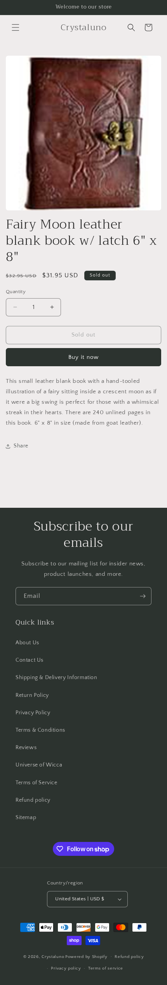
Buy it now (83, 357)
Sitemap (26, 817)
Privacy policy (66, 968)
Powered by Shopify (86, 956)
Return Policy (32, 695)
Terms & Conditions (40, 730)
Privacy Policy (33, 713)
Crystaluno (53, 956)
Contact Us (29, 660)
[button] (15, 27)
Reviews (26, 747)
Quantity (16, 291)
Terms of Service (36, 783)
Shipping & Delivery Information (56, 677)
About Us (27, 643)
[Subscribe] (142, 596)
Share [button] (21, 446)
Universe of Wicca (39, 765)
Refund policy (33, 800)
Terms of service (105, 968)
